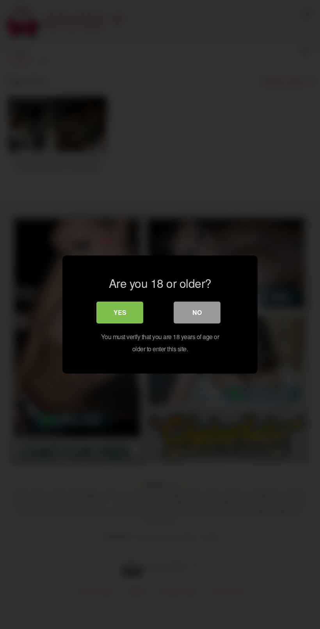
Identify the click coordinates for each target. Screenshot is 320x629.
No (197, 312)
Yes (120, 312)
